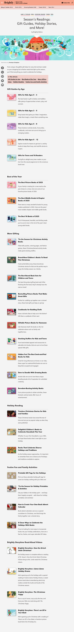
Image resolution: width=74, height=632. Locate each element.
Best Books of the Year (29, 79)
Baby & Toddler (25, 14)
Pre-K (32, 14)
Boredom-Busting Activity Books (31, 388)
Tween (48, 14)
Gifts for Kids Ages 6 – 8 (27, 124)
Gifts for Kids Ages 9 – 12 (28, 140)
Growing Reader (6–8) (30, 7)
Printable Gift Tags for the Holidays (32, 473)
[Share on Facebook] (2, 68)
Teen (52, 14)
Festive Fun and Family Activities (36, 82)
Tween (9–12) (42, 7)
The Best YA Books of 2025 (28, 216)
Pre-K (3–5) (18, 7)
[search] (72, 3)
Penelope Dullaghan (14, 62)
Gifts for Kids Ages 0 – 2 (27, 95)
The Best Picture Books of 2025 (30, 182)
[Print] (2, 85)
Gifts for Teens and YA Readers (30, 155)
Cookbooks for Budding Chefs (30, 310)
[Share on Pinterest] (2, 77)
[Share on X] (2, 73)
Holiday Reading (18, 82)
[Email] (2, 81)
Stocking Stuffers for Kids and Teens (32, 339)
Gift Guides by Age (14, 79)
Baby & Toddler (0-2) (7, 7)
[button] (7, 7)
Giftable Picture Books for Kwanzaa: (32, 323)
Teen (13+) (51, 7)
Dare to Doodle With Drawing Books (32, 372)
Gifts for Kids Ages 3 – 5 (27, 111)
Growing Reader (40, 14)
